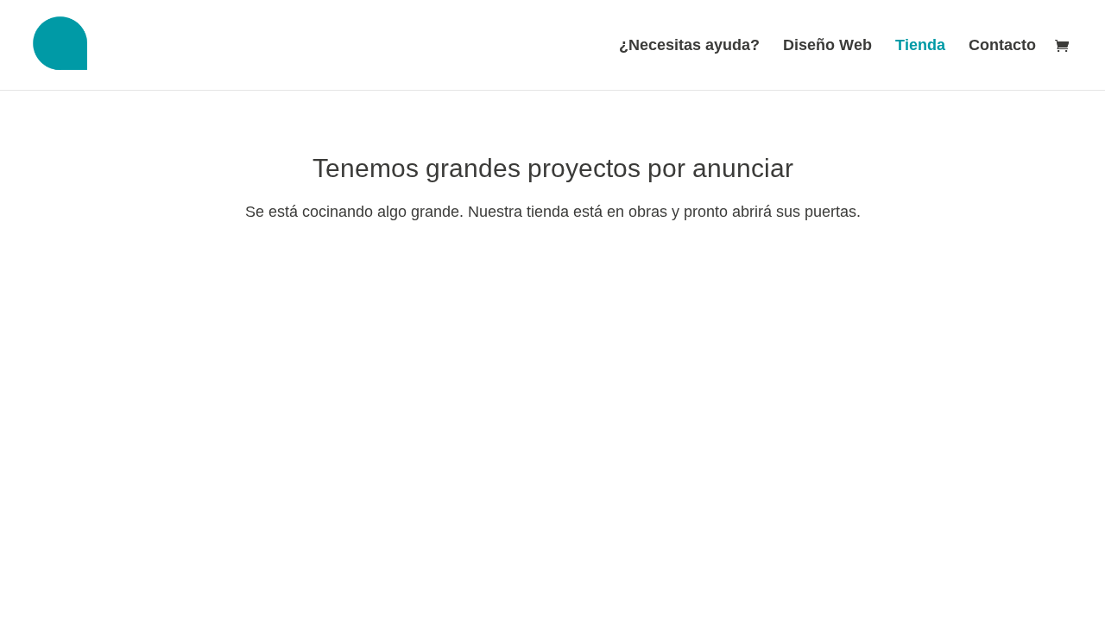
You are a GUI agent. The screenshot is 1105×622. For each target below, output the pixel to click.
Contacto (1002, 46)
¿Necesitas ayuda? (689, 46)
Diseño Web (827, 46)
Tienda (920, 46)
